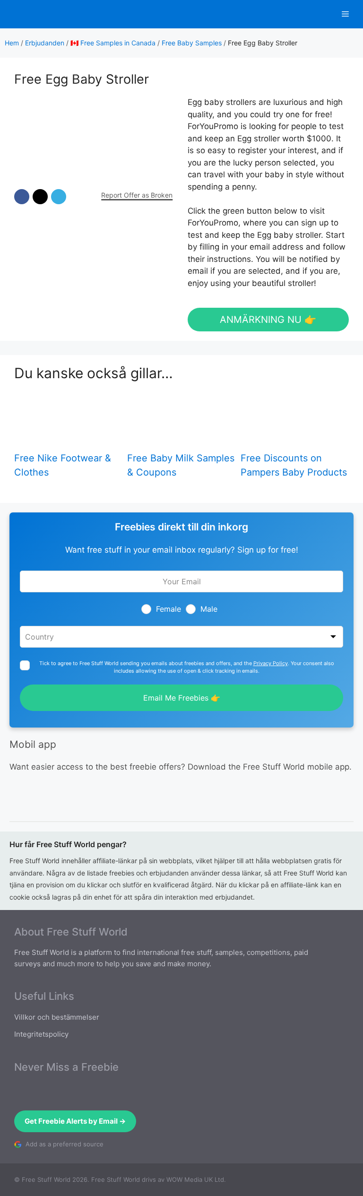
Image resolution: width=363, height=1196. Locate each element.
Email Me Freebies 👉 (181, 697)
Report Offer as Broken (137, 195)
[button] (21, 196)
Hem (12, 43)
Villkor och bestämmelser (56, 1017)
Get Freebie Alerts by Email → (75, 1121)
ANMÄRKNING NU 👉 (268, 319)
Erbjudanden (44, 43)
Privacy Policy (270, 663)
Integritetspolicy (41, 1034)
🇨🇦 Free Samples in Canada (113, 43)
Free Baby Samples (192, 43)
